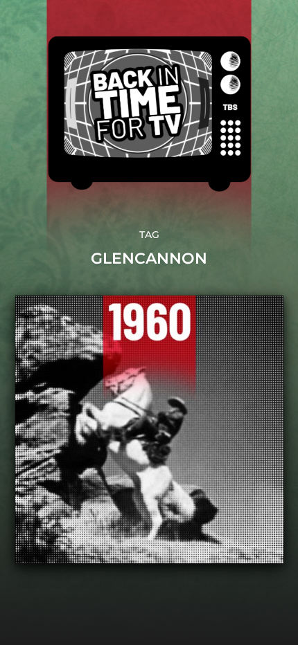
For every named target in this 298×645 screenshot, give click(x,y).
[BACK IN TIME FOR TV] (149, 114)
